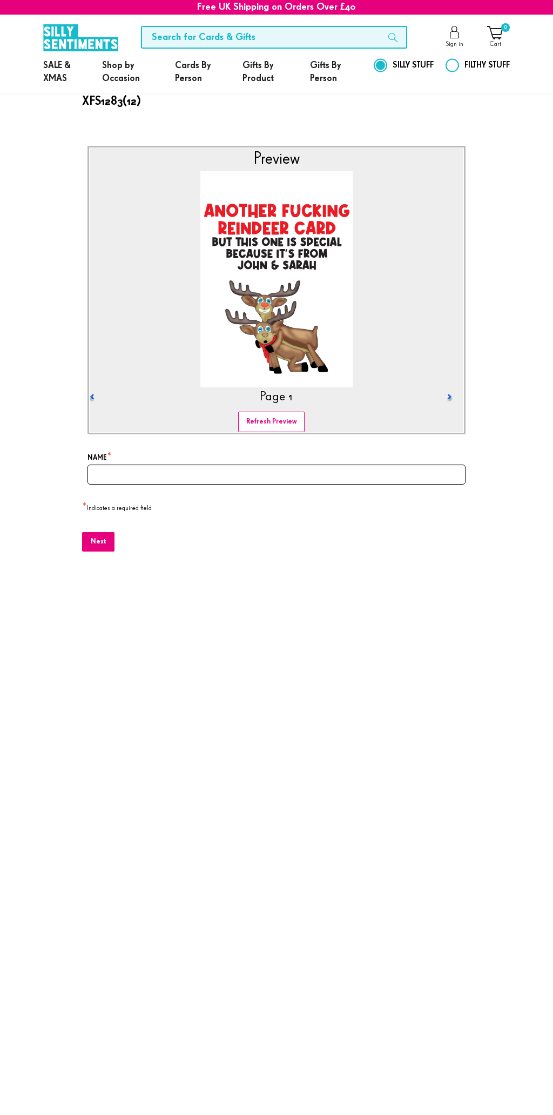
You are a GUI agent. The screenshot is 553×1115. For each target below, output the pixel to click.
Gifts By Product (258, 72)
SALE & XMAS (57, 72)
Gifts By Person (325, 72)
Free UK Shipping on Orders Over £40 (276, 7)
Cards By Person (193, 72)
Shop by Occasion (121, 72)
